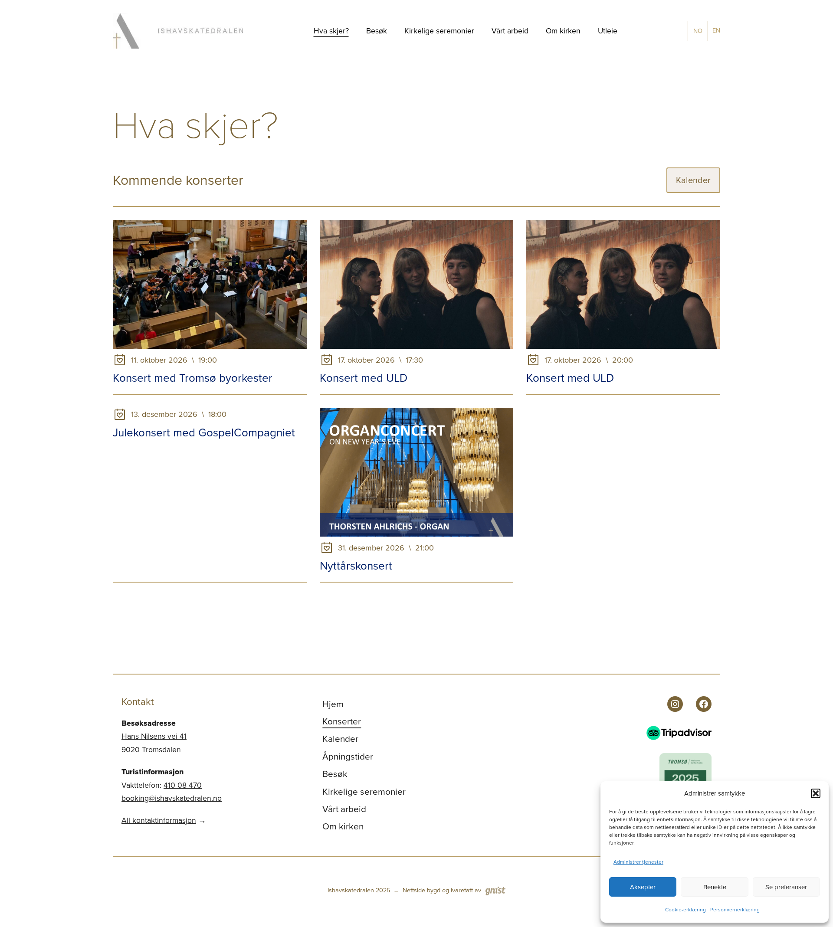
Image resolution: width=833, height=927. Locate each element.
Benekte (714, 887)
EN (716, 30)
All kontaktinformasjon (158, 820)
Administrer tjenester (638, 862)
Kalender (693, 180)
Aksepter (643, 887)
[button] (815, 793)
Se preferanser (786, 887)
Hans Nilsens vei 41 (154, 736)
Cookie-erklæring (685, 910)
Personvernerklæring (735, 910)
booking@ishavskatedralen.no (171, 798)
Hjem (333, 704)
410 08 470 (183, 785)
